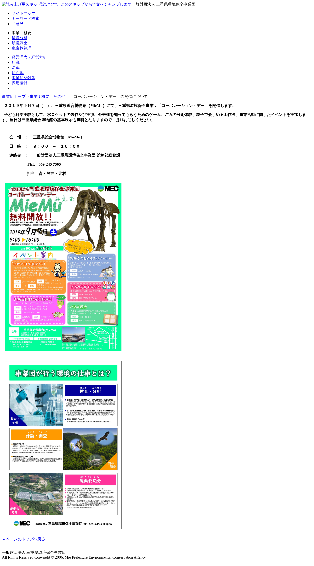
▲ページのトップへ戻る (23, 539)
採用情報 (19, 83)
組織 (16, 62)
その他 (59, 96)
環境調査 (19, 43)
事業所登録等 (23, 78)
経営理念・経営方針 (29, 57)
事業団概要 (39, 96)
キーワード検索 (25, 18)
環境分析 (19, 38)
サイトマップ (23, 13)
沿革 (16, 67)
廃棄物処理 (21, 48)
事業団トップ (14, 96)
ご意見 (18, 24)
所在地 (18, 73)
